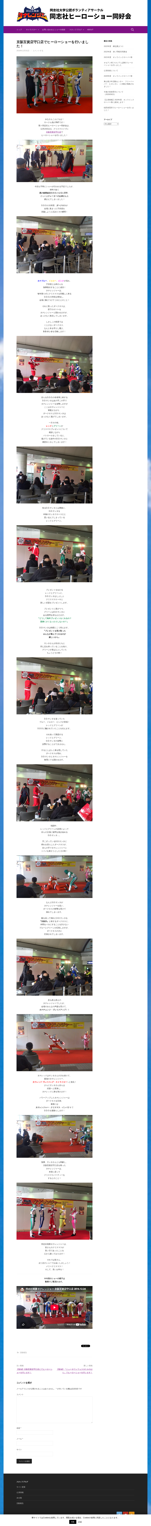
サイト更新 (21, 1487)
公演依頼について (111, 71)
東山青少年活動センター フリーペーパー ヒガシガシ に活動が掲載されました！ (119, 83)
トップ (19, 30)
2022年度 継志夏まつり (114, 46)
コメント (20, 1394)
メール (20, 1439)
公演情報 (20, 1492)
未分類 (19, 1498)
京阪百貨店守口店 (53, 132)
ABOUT (90, 30)
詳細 (80, 1522)
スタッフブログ (75, 30)
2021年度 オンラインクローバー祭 (118, 57)
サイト (19, 1450)
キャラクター (31, 30)
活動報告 (23, 1352)
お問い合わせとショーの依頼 (53, 30)
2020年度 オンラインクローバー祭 (118, 76)
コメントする (38, 51)
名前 (19, 1428)
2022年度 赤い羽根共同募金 (115, 52)
